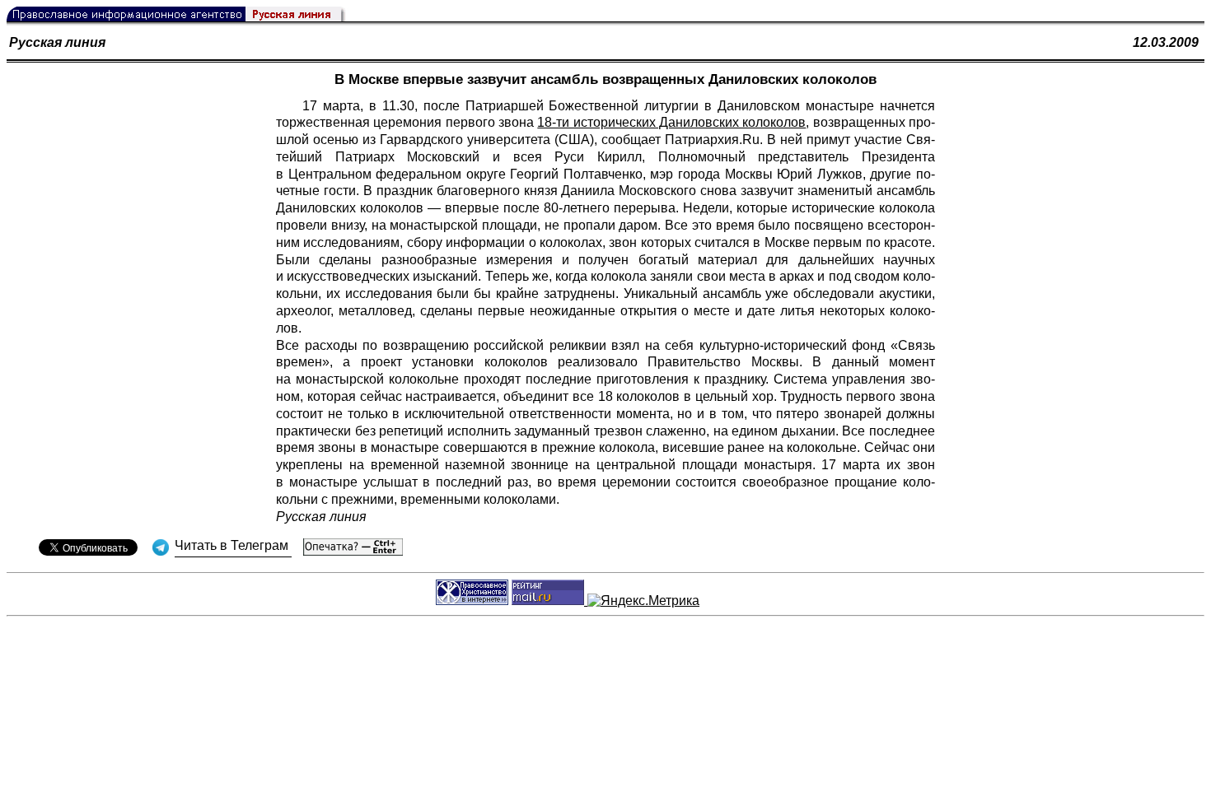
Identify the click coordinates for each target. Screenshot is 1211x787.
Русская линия (57, 42)
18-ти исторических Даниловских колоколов (671, 122)
